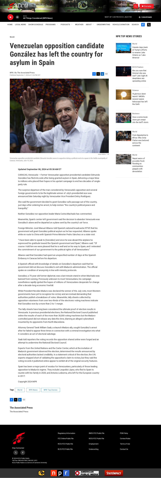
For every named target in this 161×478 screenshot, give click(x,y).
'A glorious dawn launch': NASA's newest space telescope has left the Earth (139, 99)
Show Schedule (35, 25)
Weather (79, 25)
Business (136, 114)
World (12, 37)
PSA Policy (124, 433)
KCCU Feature (137, 67)
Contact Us (124, 449)
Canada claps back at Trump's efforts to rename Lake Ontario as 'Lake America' (140, 52)
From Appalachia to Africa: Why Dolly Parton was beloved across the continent (140, 140)
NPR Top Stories (51, 390)
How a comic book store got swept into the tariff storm (140, 119)
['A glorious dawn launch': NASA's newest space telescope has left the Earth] (123, 95)
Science (135, 90)
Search (135, 25)
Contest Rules (125, 439)
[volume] (17, 17)
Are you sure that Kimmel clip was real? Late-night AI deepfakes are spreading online (139, 75)
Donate (147, 6)
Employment (93, 444)
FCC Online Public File (66, 439)
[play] (10, 17)
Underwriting (103, 25)
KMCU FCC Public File (96, 433)
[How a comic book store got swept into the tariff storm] (123, 118)
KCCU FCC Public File (65, 444)
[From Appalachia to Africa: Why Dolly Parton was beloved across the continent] (123, 136)
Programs (51, 25)
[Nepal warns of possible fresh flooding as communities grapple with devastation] (123, 159)
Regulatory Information (66, 433)
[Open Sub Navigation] (57, 25)
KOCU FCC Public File (96, 439)
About (89, 25)
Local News (20, 25)
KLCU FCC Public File (65, 449)
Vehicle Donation (121, 25)
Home (10, 25)
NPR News (33, 390)
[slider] (21, 17)
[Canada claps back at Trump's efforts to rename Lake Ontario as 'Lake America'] (123, 48)
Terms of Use (125, 444)
